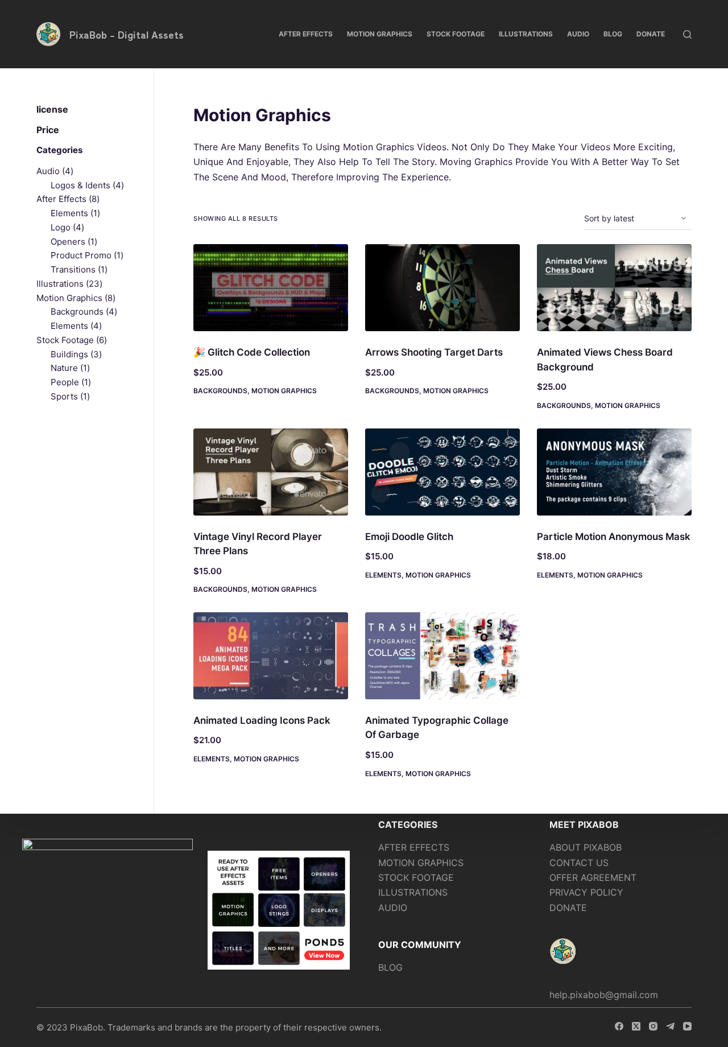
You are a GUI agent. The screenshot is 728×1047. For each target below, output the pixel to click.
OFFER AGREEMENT (592, 877)
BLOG (390, 967)
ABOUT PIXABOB (585, 847)
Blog (612, 34)
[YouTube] (687, 1026)
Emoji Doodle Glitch (409, 536)
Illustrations (526, 34)
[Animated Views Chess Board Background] (614, 287)
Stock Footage (456, 34)
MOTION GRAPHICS (421, 862)
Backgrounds (220, 390)
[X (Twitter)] (636, 1026)
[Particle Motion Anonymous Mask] (614, 472)
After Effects (306, 34)
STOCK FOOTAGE (416, 877)
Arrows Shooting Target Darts (434, 352)
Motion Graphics (379, 34)
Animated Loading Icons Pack (261, 720)
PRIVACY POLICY (586, 892)
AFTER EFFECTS (413, 847)
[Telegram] (670, 1026)
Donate (650, 34)
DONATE (568, 907)
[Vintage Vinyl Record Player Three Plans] (270, 472)
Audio (578, 34)
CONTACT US (579, 862)
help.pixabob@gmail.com (603, 994)
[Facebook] (619, 1026)
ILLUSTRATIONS (413, 892)
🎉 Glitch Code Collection (251, 352)
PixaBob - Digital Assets (126, 34)
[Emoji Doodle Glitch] (442, 472)
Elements (383, 575)
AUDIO (392, 907)
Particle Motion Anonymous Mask (613, 536)
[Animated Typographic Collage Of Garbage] (442, 655)
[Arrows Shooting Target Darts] (442, 287)
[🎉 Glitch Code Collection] (270, 287)
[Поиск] (687, 34)
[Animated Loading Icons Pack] (270, 655)
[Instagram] (653, 1026)
